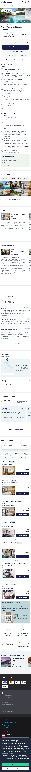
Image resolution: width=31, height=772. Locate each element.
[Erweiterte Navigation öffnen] (29, 6)
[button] (8, 470)
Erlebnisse (3, 6)
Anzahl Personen (23, 445)
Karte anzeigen (8, 374)
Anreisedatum (9, 445)
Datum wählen (10, 447)
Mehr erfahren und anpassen (15, 768)
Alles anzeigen (5, 276)
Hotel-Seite (19, 370)
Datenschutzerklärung (7, 753)
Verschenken (23, 615)
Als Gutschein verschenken (15, 51)
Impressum (5, 709)
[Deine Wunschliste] (25, 2)
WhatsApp (6, 162)
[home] (11, 2)
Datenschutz (5, 702)
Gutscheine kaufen (7, 695)
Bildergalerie (27, 21)
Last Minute (19, 6)
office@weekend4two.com (10, 160)
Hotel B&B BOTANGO (22, 69)
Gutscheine (11, 6)
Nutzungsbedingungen (8, 706)
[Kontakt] (22, 2)
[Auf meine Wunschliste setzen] (29, 10)
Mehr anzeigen (15, 343)
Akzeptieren (15, 764)
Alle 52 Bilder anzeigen (15, 199)
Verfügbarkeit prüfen (15, 47)
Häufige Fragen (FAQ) (8, 711)
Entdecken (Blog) (6, 698)
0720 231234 (7, 165)
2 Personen (22, 447)
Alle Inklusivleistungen (8, 464)
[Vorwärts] (28, 453)
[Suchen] (28, 2)
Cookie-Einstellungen (7, 704)
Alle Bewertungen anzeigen (15, 429)
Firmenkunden (6, 700)
